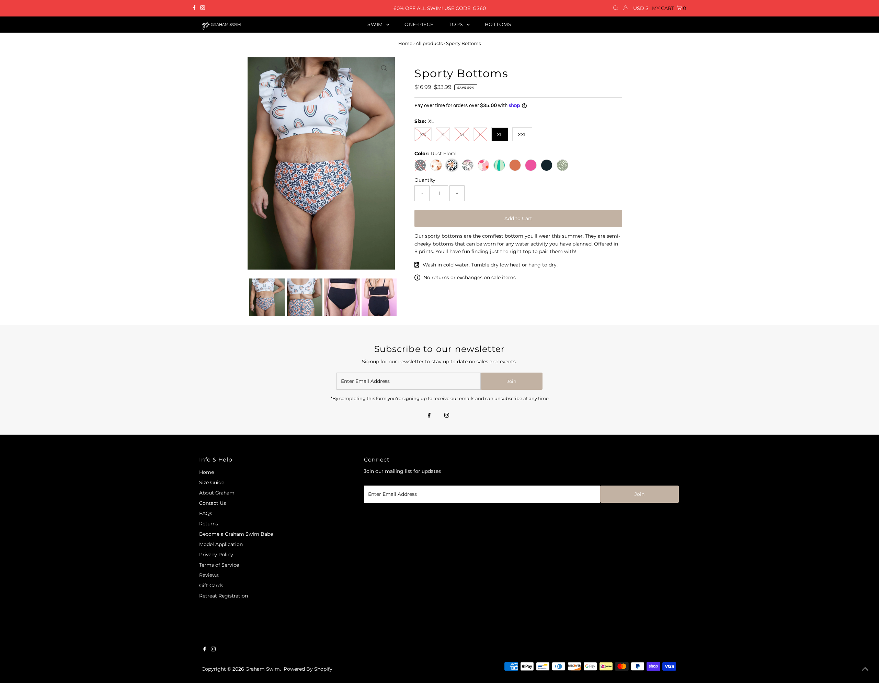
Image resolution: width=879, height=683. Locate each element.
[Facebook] (194, 8)
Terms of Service (219, 565)
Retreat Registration (223, 596)
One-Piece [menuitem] (419, 24)
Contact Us (212, 503)
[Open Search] (615, 8)
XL (500, 135)
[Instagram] (202, 8)
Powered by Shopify (308, 669)
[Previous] (258, 68)
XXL (522, 135)
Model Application (221, 544)
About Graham (217, 493)
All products (429, 43)
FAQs (205, 513)
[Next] (275, 68)
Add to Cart (518, 218)
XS (423, 135)
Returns (208, 524)
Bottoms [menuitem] (498, 24)
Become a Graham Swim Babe (236, 534)
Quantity (424, 180)
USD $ (641, 8)
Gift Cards (211, 585)
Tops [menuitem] (457, 24)
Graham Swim (263, 669)
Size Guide (211, 482)
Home (405, 43)
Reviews (209, 575)
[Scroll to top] (865, 669)
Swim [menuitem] (376, 24)
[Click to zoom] (383, 68)
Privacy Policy (216, 554)
